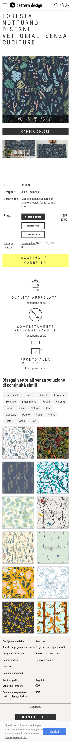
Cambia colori (35, 131)
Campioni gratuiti (44, 660)
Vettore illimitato (33, 217)
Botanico (10, 401)
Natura (35, 408)
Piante (51, 414)
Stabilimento (29, 401)
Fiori (33, 421)
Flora (8, 421)
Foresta (60, 401)
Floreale (43, 395)
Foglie (26, 414)
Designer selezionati (13, 653)
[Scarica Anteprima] (28, 119)
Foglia (46, 401)
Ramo (29, 395)
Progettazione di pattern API (50, 647)
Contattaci (35, 717)
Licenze (7, 666)
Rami (39, 414)
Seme (21, 408)
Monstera (10, 414)
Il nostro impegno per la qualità (19, 647)
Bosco (21, 421)
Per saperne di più (35, 303)
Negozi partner (10, 660)
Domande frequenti (13, 673)
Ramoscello (12, 395)
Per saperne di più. (16, 737)
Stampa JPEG (33, 225)
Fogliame (59, 395)
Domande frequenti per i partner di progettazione (15, 694)
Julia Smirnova (30, 192)
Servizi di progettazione (48, 653)
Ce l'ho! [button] (54, 731)
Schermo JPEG (33, 234)
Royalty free (28, 243)
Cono (8, 408)
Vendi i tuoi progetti (13, 685)
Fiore (48, 408)
